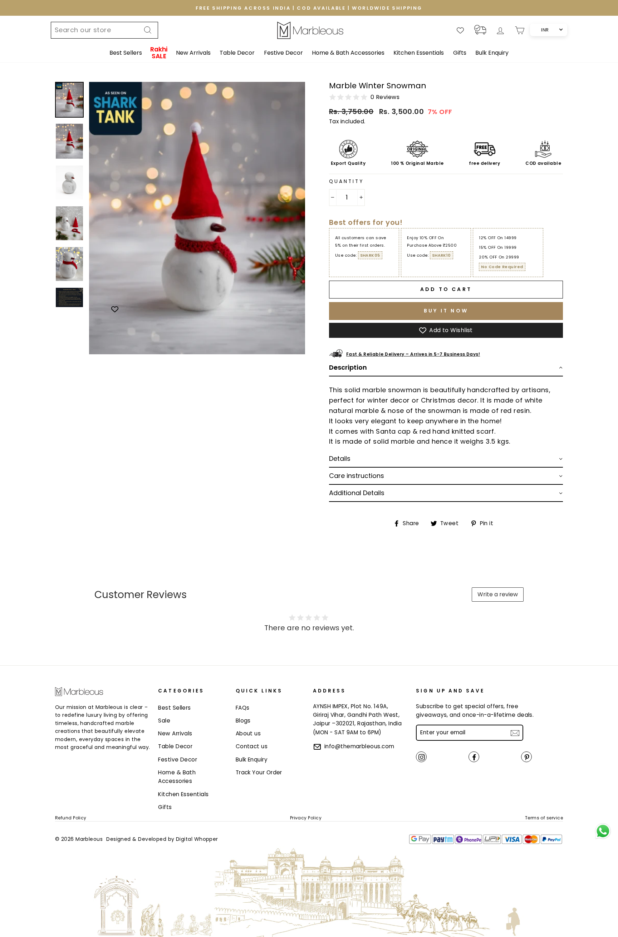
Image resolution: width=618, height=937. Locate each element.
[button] (446, 367)
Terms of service (544, 818)
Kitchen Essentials (418, 53)
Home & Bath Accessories (348, 53)
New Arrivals (193, 53)
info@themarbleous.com (359, 746)
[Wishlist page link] (460, 30)
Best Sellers (125, 53)
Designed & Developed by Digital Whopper (162, 839)
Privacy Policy (306, 818)
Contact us (252, 746)
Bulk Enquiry (492, 53)
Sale (164, 720)
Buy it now (446, 310)
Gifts (459, 53)
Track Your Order (259, 772)
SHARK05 (370, 255)
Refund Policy (71, 818)
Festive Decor (283, 53)
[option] (309, 8)
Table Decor (237, 53)
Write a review (497, 594)
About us (248, 733)
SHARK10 (441, 255)
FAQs (243, 707)
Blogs (243, 720)
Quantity (346, 181)
